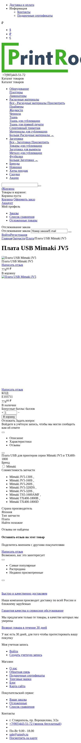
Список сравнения (21, 216)
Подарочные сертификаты (35, 15)
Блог (12, 682)
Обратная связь (19, 672)
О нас (13, 668)
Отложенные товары (23, 220)
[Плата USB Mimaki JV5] (19, 276)
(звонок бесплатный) (35, 723)
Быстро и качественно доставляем (24, 593)
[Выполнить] (69, 231)
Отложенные (18, 703)
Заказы (14, 213)
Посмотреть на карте (23, 738)
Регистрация (18, 234)
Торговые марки (20, 679)
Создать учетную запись (25, 655)
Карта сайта (17, 686)
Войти (6, 234)
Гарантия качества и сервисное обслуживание (33, 610)
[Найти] (39, 185)
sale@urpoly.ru (18, 734)
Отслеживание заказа (16, 230)
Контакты (23, 12)
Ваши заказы (18, 699)
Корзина (7, 199)
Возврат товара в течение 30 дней (24, 627)
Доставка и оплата (21, 5)
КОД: (5, 393)
